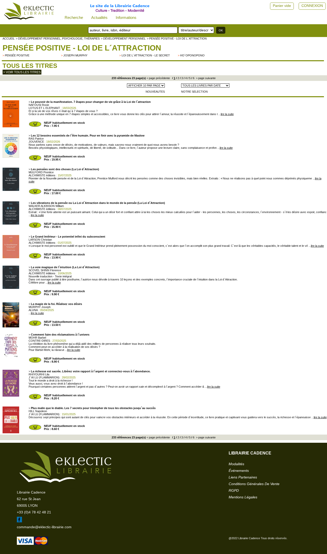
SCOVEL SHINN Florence (45, 270)
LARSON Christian (40, 239)
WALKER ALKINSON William (46, 205)
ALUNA (33, 310)
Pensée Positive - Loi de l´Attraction (82, 48)
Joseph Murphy (75, 55)
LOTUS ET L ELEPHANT (44, 107)
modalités (236, 464)
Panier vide (282, 6)
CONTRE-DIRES (39, 340)
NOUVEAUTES (155, 91)
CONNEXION (312, 6)
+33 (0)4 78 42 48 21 (34, 512)
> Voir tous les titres (22, 72)
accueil (9, 38)
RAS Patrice (36, 138)
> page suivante (205, 78)
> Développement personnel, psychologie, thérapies (58, 38)
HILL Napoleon (38, 411)
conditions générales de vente (254, 484)
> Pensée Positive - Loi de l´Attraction (177, 38)
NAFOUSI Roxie (39, 104)
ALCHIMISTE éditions (42, 175)
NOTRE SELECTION (194, 91)
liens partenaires (243, 477)
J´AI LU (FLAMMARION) (44, 377)
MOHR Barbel (37, 337)
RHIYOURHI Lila (39, 374)
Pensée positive (17, 55)
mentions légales (243, 497)
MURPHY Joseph (40, 307)
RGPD (234, 490)
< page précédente (158, 78)
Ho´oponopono (192, 55)
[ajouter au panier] (35, 126)
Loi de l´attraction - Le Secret (146, 55)
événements (239, 471)
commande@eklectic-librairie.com (44, 527)
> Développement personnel (123, 38)
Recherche (74, 17)
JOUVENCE (36, 141)
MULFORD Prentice (41, 172)
